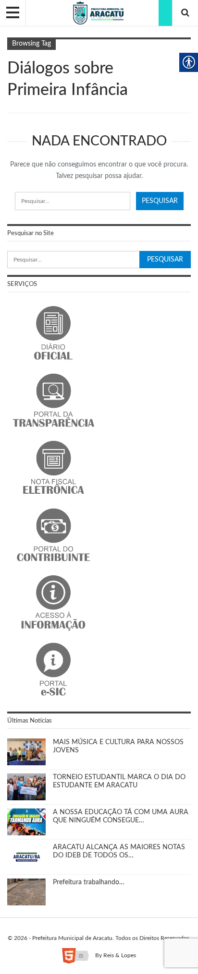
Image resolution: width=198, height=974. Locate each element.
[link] (98, 13)
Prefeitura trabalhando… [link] (88, 882)
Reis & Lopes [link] (119, 955)
